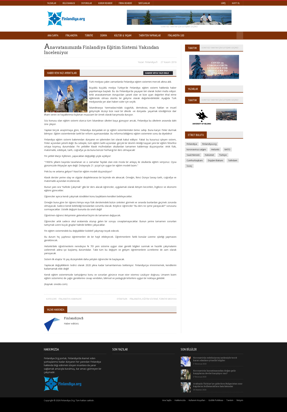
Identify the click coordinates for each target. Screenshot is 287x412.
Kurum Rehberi (105, 3)
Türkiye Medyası (168, 298)
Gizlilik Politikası (215, 400)
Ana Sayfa (53, 35)
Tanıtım (229, 400)
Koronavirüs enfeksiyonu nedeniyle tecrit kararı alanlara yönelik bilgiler (215, 359)
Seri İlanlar (144, 3)
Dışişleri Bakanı (215, 160)
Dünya (103, 35)
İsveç (189, 165)
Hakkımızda (180, 400)
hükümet (209, 154)
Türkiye (89, 35)
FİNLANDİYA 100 (176, 35)
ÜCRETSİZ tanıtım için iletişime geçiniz (179, 26)
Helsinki (215, 149)
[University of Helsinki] (202, 108)
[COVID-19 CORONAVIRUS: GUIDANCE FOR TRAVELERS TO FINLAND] (214, 56)
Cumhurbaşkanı (195, 160)
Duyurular (86, 3)
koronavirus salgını (196, 149)
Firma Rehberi (125, 3)
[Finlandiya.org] (179, 17)
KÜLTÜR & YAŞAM (122, 35)
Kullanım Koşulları (197, 400)
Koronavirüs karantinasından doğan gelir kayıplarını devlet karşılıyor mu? (214, 372)
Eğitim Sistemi (150, 298)
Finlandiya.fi (73, 318)
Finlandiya (71, 35)
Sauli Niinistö (193, 154)
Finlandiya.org (209, 143)
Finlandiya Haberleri (70, 298)
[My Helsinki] (226, 108)
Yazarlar (51, 3)
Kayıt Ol (236, 3)
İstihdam (232, 160)
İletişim (240, 400)
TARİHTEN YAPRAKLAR (150, 35)
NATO (227, 149)
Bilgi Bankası (69, 3)
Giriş (223, 3)
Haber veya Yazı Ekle (157, 72)
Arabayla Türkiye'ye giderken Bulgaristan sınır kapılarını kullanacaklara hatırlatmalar (217, 385)
